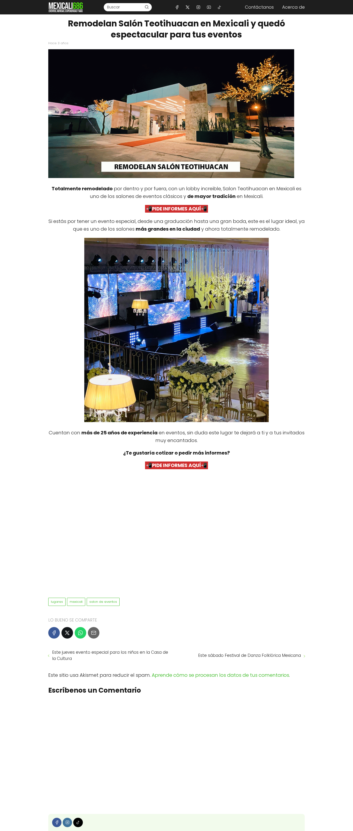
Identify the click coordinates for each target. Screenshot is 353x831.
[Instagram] (198, 7)
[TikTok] (219, 7)
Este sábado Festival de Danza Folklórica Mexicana (249, 655)
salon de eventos (103, 601)
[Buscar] (147, 7)
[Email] (93, 633)
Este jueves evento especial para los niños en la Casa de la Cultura (110, 655)
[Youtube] (208, 7)
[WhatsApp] (80, 633)
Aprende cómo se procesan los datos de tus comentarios (220, 675)
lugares (57, 601)
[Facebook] (177, 7)
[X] (187, 7)
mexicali (76, 601)
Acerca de (293, 7)
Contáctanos (259, 7)
